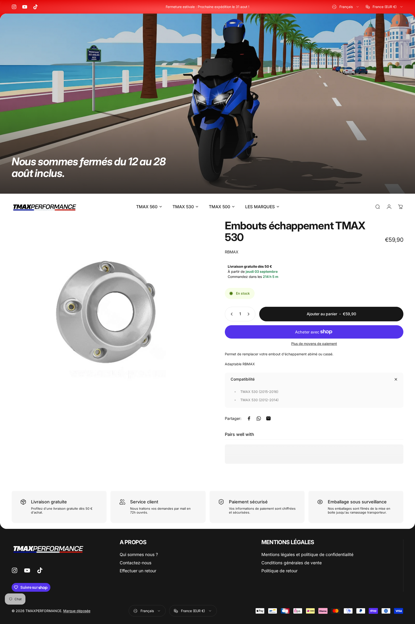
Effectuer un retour (138, 570)
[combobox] (346, 7)
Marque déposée (76, 611)
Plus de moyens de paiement (314, 343)
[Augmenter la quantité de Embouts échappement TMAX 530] (249, 314)
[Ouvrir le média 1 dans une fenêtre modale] (108, 317)
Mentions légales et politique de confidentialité (307, 554)
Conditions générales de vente (291, 562)
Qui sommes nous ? (139, 554)
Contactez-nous (135, 562)
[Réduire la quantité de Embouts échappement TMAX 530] (230, 314)
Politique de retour (279, 570)
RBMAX (231, 252)
